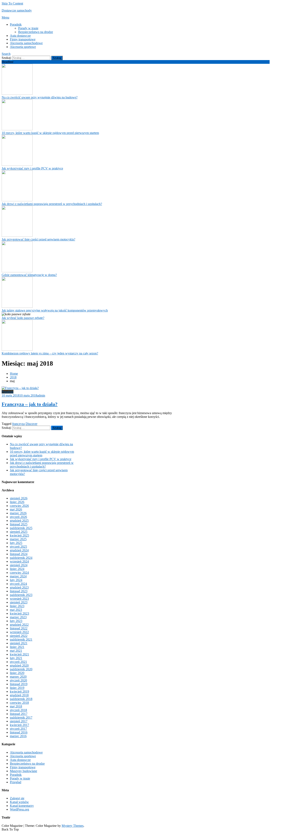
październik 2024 (21, 557)
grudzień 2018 (19, 695)
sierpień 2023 (18, 602)
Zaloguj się (17, 798)
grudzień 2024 (19, 550)
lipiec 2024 (17, 569)
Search (6, 54)
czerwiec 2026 (19, 505)
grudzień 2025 (19, 520)
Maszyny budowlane (23, 771)
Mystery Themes (72, 825)
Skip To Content (12, 3)
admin (41, 395)
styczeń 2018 (18, 710)
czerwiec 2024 (19, 572)
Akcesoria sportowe (23, 47)
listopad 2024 (18, 554)
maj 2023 (16, 609)
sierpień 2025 (18, 531)
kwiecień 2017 (19, 725)
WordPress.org (19, 809)
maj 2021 (16, 650)
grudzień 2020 (19, 665)
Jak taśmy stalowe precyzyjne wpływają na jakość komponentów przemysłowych (55, 310)
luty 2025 (16, 543)
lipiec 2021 (17, 647)
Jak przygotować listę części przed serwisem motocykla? (38, 239)
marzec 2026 (18, 513)
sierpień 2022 (18, 635)
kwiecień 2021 (19, 654)
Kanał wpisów (19, 802)
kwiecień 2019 (19, 691)
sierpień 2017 (18, 721)
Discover (31, 423)
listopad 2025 (18, 524)
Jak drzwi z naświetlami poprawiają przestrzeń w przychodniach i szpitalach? (52, 204)
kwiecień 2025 (19, 535)
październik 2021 (21, 639)
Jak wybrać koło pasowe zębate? (23, 318)
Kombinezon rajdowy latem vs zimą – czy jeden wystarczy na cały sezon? (50, 353)
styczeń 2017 (18, 728)
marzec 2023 (18, 617)
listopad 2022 (18, 628)
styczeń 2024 (18, 583)
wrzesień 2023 (19, 598)
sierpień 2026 (18, 498)
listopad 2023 (18, 591)
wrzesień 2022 (19, 632)
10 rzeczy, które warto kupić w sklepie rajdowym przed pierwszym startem (50, 133)
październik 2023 (21, 595)
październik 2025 (21, 528)
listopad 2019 (18, 684)
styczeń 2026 (18, 517)
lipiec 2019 (17, 688)
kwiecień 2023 (19, 613)
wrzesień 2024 (19, 561)
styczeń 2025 (18, 546)
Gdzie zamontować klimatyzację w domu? (29, 275)
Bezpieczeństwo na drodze (35, 32)
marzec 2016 (18, 736)
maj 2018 (16, 706)
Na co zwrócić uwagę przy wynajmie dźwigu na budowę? (40, 97)
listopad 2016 (18, 732)
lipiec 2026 (17, 502)
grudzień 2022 (19, 624)
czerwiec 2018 (19, 702)
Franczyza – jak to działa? (30, 404)
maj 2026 (16, 509)
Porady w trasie (28, 28)
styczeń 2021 (18, 662)
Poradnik (16, 24)
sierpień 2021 (18, 643)
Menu (5, 17)
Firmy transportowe (22, 39)
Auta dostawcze (20, 35)
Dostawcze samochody (17, 10)
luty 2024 (16, 580)
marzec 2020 (18, 676)
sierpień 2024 (18, 565)
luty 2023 (16, 621)
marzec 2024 (18, 576)
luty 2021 (16, 658)
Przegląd (15, 782)
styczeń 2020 (18, 680)
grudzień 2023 (19, 587)
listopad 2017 (18, 714)
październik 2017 (21, 717)
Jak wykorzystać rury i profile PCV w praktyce (32, 168)
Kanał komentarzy (22, 805)
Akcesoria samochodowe (26, 43)
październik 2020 (21, 669)
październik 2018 (21, 699)
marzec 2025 (18, 539)
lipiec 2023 (17, 606)
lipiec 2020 (17, 673)
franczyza (18, 423)
